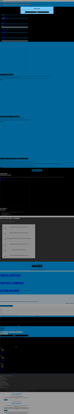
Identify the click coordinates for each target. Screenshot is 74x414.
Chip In (37, 12)
